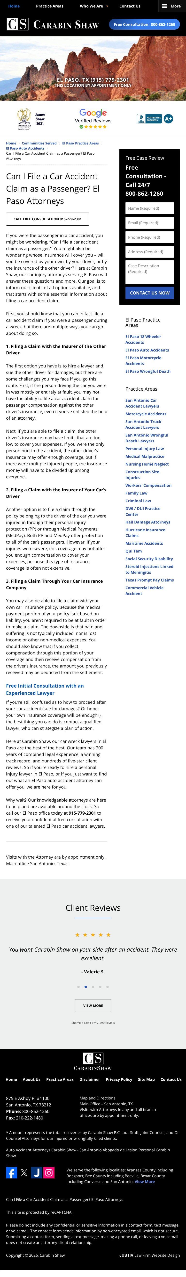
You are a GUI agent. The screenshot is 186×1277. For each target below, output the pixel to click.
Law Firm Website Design (149, 1255)
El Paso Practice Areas (143, 322)
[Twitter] (24, 1172)
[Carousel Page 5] (107, 986)
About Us (31, 1079)
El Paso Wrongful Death (148, 371)
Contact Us (129, 6)
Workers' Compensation (148, 485)
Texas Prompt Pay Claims (149, 580)
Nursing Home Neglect (147, 464)
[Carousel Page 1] (78, 986)
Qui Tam (133, 551)
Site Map (146, 1079)
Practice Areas (49, 6)
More (176, 6)
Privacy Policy (119, 1079)
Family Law (136, 493)
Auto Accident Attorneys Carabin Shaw (41, 1150)
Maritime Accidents (144, 543)
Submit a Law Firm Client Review (93, 1023)
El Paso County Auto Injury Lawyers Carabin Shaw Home (53, 24)
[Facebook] (11, 1172)
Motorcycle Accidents (145, 413)
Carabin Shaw (52, 1255)
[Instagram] (48, 1172)
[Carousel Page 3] (93, 986)
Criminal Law (138, 500)
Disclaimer (89, 1079)
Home (14, 6)
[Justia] (36, 1172)
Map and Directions (98, 1098)
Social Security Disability (149, 558)
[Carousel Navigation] (93, 986)
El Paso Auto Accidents (147, 350)
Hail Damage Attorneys (147, 522)
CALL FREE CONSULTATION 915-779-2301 (48, 219)
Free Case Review (144, 158)
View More (93, 1005)
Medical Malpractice (144, 456)
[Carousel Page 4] (100, 986)
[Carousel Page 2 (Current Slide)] (85, 986)
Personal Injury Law (144, 448)
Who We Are (91, 6)
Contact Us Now (150, 293)
